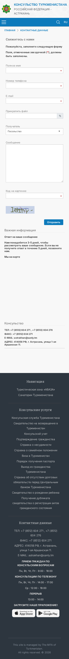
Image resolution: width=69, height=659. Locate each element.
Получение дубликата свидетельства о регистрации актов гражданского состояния (35, 503)
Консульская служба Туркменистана (36, 417)
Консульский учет (35, 433)
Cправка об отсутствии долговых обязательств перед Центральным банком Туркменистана (35, 482)
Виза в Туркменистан (36, 455)
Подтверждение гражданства (35, 439)
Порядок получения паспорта (36, 461)
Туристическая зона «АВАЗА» (36, 389)
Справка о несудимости (35, 444)
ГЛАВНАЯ (10, 30)
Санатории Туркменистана (35, 395)
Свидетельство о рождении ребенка (35, 492)
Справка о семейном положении (35, 450)
